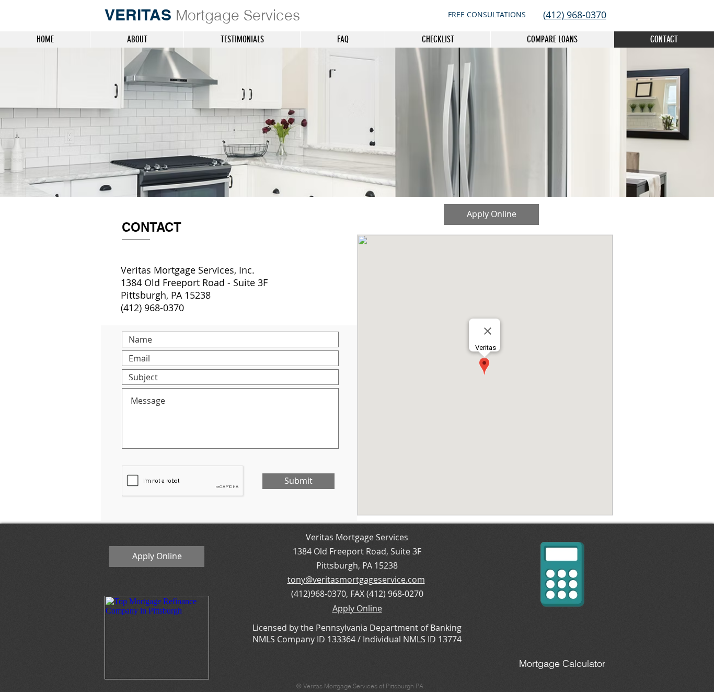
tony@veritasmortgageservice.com (356, 579)
